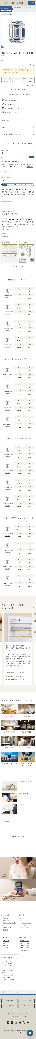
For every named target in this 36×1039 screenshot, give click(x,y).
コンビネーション (24, 927)
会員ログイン (9, 1001)
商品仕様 (5, 120)
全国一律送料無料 (11, 100)
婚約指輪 (5, 918)
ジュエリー (11, 992)
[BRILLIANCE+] (18, 3)
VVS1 (20, 184)
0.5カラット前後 (24, 945)
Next (33, 608)
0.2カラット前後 (24, 941)
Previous (29, 608)
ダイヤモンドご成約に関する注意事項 (18, 94)
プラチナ (22, 918)
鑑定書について (5, 236)
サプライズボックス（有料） (12, 134)
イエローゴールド (26, 923)
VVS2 (15, 184)
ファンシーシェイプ (8, 961)
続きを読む (29, 167)
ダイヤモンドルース (8, 927)
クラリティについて (6, 201)
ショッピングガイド (27, 1001)
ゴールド (22, 920)
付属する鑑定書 (6, 229)
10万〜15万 (6, 943)
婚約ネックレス (7, 920)
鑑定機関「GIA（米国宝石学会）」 (14, 676)
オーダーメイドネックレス (25, 992)
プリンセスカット (8, 963)
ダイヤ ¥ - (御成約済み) (5, 8)
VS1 (10, 184)
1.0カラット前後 (24, 950)
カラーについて (5, 171)
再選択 (5, 10)
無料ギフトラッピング (10, 127)
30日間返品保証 (10, 104)
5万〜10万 (6, 941)
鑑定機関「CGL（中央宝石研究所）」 (15, 679)
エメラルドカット (8, 968)
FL (31, 184)
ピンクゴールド (26, 925)
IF (25, 184)
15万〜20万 (6, 945)
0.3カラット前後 (24, 943)
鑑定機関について (6, 233)
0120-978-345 (24, 1014)
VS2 (4, 184)
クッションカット (8, 975)
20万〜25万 (6, 948)
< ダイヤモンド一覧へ (7, 14)
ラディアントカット (9, 979)
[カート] (6, 3)
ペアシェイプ (7, 966)
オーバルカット (8, 977)
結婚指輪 (5, 930)
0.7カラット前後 (24, 948)
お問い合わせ (26, 1006)
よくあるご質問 (9, 1006)
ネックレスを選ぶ (18, 7)
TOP (3, 992)
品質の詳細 (30, 85)
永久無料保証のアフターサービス (15, 108)
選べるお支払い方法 (11, 112)
